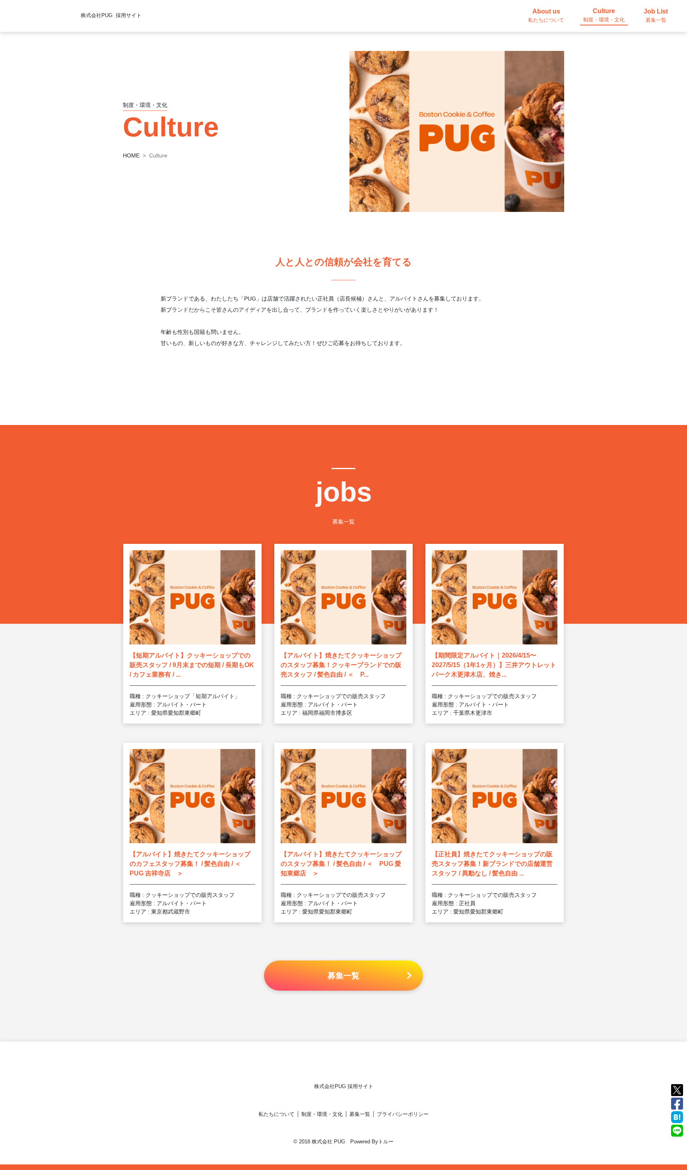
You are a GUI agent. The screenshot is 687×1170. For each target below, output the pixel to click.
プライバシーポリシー (403, 1114)
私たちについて (276, 1114)
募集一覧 (359, 1114)
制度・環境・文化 (322, 1114)
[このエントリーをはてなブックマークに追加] (677, 1116)
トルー (386, 1142)
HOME (131, 155)
